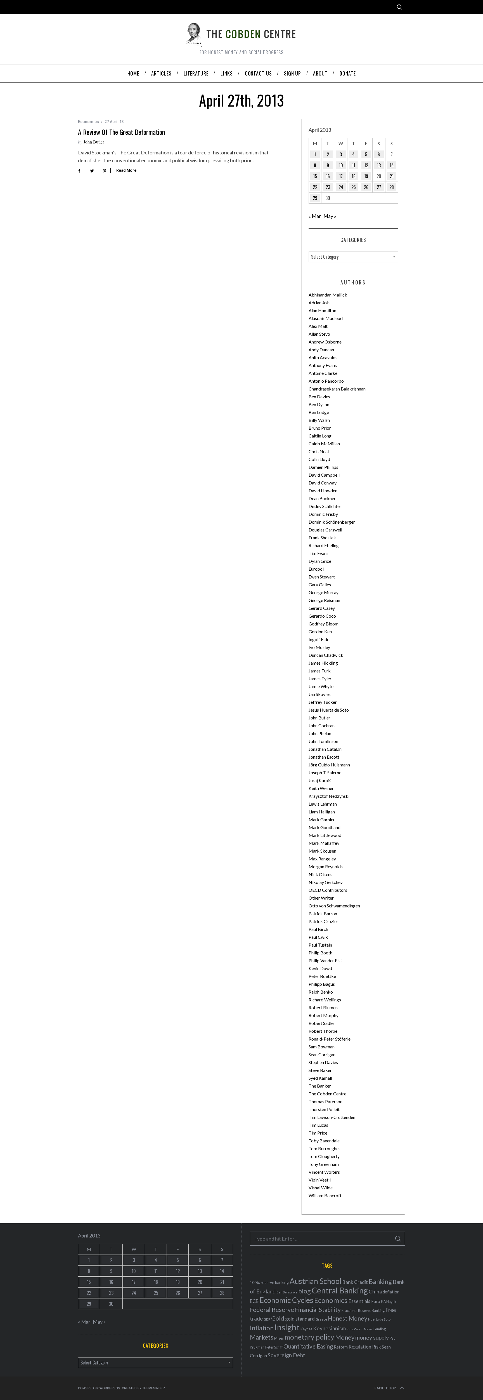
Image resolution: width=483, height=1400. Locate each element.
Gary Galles (320, 584)
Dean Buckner (322, 498)
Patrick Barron (323, 913)
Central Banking (340, 1290)
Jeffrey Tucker (323, 702)
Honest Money (347, 1318)
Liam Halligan (322, 811)
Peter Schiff (274, 1347)
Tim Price (318, 1132)
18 (354, 176)
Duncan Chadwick (326, 655)
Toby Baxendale (324, 1140)
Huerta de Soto (379, 1319)
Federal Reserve (272, 1309)
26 (366, 187)
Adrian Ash (319, 302)
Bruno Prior (320, 427)
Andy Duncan (321, 349)
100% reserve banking (269, 1282)
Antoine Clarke (323, 373)
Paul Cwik (318, 937)
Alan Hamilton (322, 310)
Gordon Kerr (321, 631)
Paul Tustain (320, 944)
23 (328, 187)
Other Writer (321, 897)
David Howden (323, 490)
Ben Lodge (319, 412)
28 (391, 187)
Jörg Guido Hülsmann (329, 764)
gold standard (300, 1319)
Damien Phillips (323, 467)
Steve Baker (320, 1070)
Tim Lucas (318, 1125)
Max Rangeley (322, 858)
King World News (360, 1329)
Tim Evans (318, 553)
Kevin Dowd (320, 968)
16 (328, 176)
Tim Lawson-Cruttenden (332, 1117)
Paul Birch (318, 929)
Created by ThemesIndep (143, 1388)
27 (379, 187)
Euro (375, 1301)
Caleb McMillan (324, 443)
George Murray (323, 592)
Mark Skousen (322, 850)
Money (344, 1337)
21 (392, 176)
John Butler (94, 142)
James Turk (320, 670)
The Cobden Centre (327, 1093)
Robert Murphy (323, 1015)
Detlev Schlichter (325, 506)
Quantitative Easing (308, 1346)
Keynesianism (329, 1328)
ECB (254, 1301)
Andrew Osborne (325, 341)
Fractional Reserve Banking (363, 1310)
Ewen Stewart (322, 576)
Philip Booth (320, 952)
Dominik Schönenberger (332, 521)
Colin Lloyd (319, 459)
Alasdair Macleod (326, 318)
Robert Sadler (322, 1023)
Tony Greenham (324, 1164)
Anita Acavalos (323, 357)
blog (304, 1291)
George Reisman (324, 600)
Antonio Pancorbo (326, 380)
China (375, 1291)
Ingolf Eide (319, 639)
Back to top (385, 1388)
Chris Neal (319, 451)
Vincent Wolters (324, 1172)
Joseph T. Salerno (325, 772)
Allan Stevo (319, 334)
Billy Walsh (319, 420)
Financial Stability (318, 1309)
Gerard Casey (322, 608)
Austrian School (316, 1281)
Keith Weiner (321, 788)
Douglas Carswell (325, 529)
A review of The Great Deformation (121, 132)
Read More (126, 170)
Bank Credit (355, 1282)
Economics (88, 121)
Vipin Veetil (320, 1179)
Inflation (262, 1328)
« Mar (315, 216)
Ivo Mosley (319, 647)
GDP (267, 1319)
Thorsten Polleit (324, 1109)
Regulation (360, 1347)
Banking (380, 1281)
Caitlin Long (320, 435)
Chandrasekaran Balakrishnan (337, 388)
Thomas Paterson (325, 1101)
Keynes (306, 1329)
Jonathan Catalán (325, 749)
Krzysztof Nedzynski (329, 796)
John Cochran (322, 725)
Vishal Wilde (321, 1187)
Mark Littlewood (325, 835)
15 (315, 176)
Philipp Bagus (322, 984)
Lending (379, 1329)
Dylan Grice (320, 561)
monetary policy (309, 1337)
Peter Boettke (322, 976)
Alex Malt (318, 326)
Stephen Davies (323, 1062)
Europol (316, 568)
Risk (376, 1346)
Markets (261, 1337)
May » (329, 216)
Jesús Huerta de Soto (329, 709)
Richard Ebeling (324, 545)
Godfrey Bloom (323, 623)
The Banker (320, 1085)
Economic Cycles (286, 1300)
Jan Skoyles (320, 694)
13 (379, 165)
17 (341, 176)
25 (353, 187)
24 (340, 187)
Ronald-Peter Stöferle (330, 1038)
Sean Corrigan (322, 1054)
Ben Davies (319, 396)
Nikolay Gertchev (326, 882)
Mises (279, 1338)
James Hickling (323, 662)
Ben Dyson (319, 404)
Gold (277, 1318)
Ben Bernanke (286, 1292)
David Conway (323, 482)
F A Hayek (388, 1302)
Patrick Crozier (323, 921)
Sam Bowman (322, 1046)
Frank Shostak (322, 537)
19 (366, 176)
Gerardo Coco (322, 615)
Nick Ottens (320, 874)
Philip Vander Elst (325, 960)
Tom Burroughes (324, 1148)
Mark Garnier (322, 819)
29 (315, 198)
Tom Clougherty (324, 1156)
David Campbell (324, 474)
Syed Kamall (320, 1078)
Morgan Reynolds (326, 866)
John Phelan (320, 733)
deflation (391, 1291)
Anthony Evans (323, 365)
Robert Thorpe (323, 1031)
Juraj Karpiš (320, 780)
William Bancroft (325, 1195)
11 (353, 165)
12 (366, 165)
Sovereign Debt (286, 1355)
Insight (287, 1327)
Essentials (359, 1301)
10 (341, 165)
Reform (341, 1346)
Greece (321, 1319)
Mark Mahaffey (324, 843)
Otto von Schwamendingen (334, 905)
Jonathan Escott (324, 756)
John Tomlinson (323, 741)
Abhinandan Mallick (328, 294)
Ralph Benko (321, 991)
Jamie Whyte (321, 686)
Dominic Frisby (323, 514)
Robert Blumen (323, 1007)
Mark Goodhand (324, 827)
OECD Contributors (328, 890)
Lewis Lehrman (323, 803)
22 (315, 187)
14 (392, 165)
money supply (372, 1337)
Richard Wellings (325, 999)
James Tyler (320, 678)
